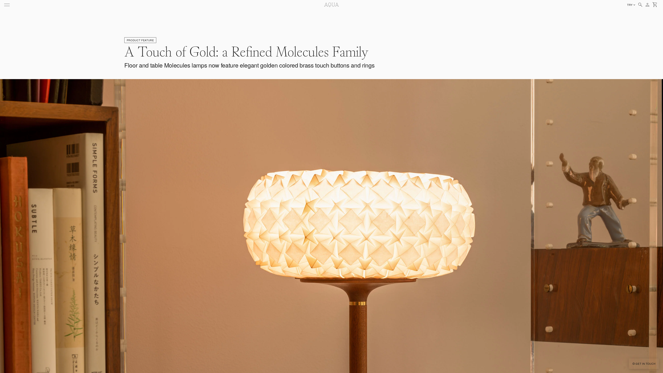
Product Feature (140, 40)
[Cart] (655, 5)
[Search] (640, 5)
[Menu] (7, 5)
